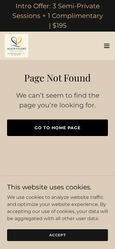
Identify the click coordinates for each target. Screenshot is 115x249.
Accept (57, 235)
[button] (107, 46)
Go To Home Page (57, 127)
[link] (16, 46)
